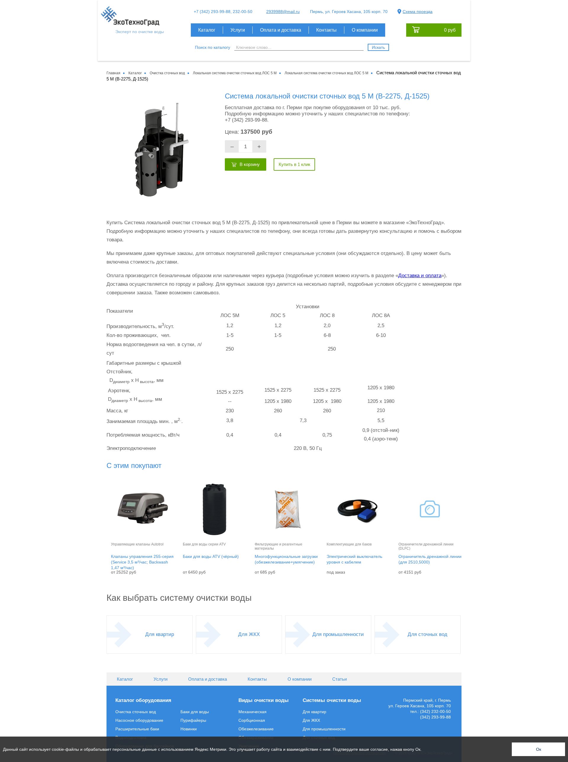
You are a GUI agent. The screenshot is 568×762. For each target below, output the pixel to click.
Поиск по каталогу (212, 47)
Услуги (237, 30)
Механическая (252, 711)
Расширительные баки (137, 729)
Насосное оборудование (139, 720)
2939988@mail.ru (283, 11)
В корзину (250, 164)
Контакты (326, 30)
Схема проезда (418, 11)
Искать (378, 47)
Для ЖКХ (249, 634)
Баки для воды (194, 711)
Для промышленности (338, 634)
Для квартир (159, 634)
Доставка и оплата (419, 275)
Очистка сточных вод (135, 711)
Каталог (206, 30)
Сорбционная (251, 720)
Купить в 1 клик (294, 164)
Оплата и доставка (280, 30)
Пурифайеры (193, 720)
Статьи (339, 679)
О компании (365, 30)
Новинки (188, 729)
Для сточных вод (427, 634)
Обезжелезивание (256, 729)
